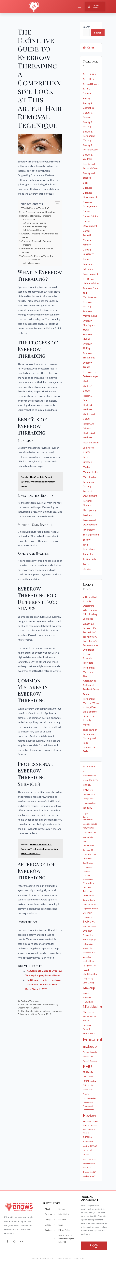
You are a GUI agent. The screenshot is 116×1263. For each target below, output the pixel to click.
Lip (93, 961)
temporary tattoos (89, 1163)
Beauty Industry (88, 787)
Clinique (94, 850)
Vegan (93, 1171)
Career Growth (88, 846)
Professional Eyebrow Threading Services (37, 250)
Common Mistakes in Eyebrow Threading (36, 243)
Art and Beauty (91, 84)
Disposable (87, 909)
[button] (79, 6)
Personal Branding (90, 1052)
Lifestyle (87, 461)
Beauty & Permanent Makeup (88, 136)
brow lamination (88, 837)
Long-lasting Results (36, 223)
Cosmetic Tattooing (87, 889)
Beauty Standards (89, 803)
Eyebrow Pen (87, 917)
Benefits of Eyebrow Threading (36, 215)
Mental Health (90, 471)
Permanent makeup (92, 1043)
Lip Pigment (87, 966)
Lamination (87, 957)
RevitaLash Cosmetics (90, 1121)
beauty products (89, 794)
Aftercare (90, 766)
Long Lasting (88, 982)
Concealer (87, 858)
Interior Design (90, 442)
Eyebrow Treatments (30, 1001)
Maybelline (87, 997)
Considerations (88, 863)
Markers (86, 993)
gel (95, 939)
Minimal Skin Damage (37, 226)
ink (91, 948)
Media (86, 466)
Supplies (86, 1146)
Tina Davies (87, 1168)
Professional (88, 1103)
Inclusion (86, 948)
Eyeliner (87, 930)
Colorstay (92, 854)
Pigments (93, 1061)
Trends (86, 1172)
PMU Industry (89, 1081)
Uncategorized (90, 569)
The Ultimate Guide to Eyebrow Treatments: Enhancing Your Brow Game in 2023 (43, 984)
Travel (86, 564)
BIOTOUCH (88, 828)
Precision (31, 219)
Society (87, 539)
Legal (86, 456)
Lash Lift (87, 961)
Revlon (86, 1125)
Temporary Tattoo (89, 1159)
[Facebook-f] (7, 1241)
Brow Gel (92, 832)
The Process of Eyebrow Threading (38, 212)
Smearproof (88, 1141)
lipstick (86, 970)
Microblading (90, 477)
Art (84, 771)
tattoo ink (88, 1150)
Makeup (89, 988)
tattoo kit (86, 1155)
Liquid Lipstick (90, 974)
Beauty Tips (87, 810)
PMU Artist (88, 1072)
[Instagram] (88, 47)
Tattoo (93, 1145)
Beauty (86, 98)
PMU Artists (88, 1077)
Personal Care (88, 1056)
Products (87, 515)
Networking (87, 1025)
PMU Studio (88, 1085)
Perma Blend (89, 1033)
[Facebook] (84, 47)
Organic (87, 1029)
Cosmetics (88, 883)
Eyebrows (89, 921)
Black (85, 833)
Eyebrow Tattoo (89, 926)
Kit (93, 952)
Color (85, 854)
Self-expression (91, 534)
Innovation (87, 952)
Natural (86, 1020)
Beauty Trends (90, 824)
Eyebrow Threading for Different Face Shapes (39, 235)
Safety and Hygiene (36, 230)
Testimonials (89, 559)
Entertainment (90, 274)
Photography (89, 510)
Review (89, 1115)
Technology (89, 554)
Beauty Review (88, 799)
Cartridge (86, 850)
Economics (88, 263)
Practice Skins (88, 1090)
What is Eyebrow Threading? (35, 208)
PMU (87, 1066)
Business (87, 187)
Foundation (88, 935)
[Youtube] (21, 1241)
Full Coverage (88, 939)
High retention (88, 944)
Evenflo (95, 909)
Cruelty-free (88, 895)
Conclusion (35, 259)
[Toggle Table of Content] (56, 203)
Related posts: (33, 263)
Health (86, 381)
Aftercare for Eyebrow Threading (37, 256)
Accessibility (89, 74)
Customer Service (89, 900)
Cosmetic (86, 871)
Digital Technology (89, 904)
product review (89, 1098)
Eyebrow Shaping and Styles (89, 325)
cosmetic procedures (88, 877)
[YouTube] (92, 47)
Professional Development (88, 1108)
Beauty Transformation (88, 818)
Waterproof (88, 1176)
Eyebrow (87, 912)
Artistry (85, 780)
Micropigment (88, 1012)
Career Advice (90, 216)
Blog (85, 182)
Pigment (86, 1061)
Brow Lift (86, 841)
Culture (87, 258)
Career (86, 211)
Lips (94, 966)
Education (88, 269)
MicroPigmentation (89, 1016)
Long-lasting (88, 978)
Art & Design (89, 78)
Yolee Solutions (76, 1259)
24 (84, 767)
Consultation (88, 867)
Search (86, 26)
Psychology (89, 529)
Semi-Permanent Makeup (90, 1131)
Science (94, 1126)
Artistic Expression (89, 775)
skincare (87, 1136)
